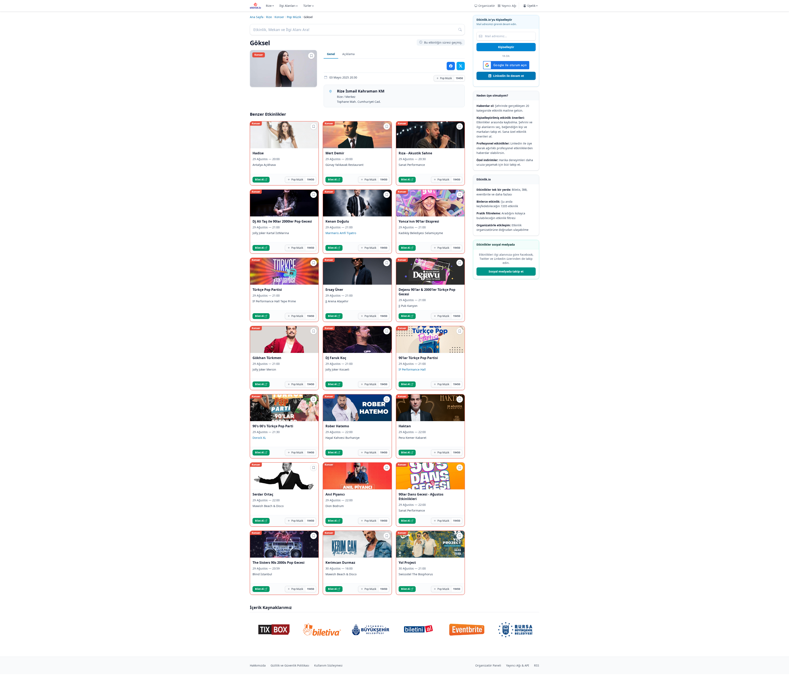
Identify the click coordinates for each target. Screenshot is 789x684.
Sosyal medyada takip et (506, 271)
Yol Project (407, 562)
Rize (270, 6)
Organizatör (486, 6)
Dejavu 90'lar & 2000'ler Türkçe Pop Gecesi (427, 291)
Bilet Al (259, 179)
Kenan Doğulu (337, 221)
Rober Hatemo (337, 426)
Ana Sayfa (256, 17)
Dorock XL (259, 438)
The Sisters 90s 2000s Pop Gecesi (279, 562)
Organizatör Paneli (488, 665)
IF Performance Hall (412, 369)
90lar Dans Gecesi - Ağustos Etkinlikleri (421, 496)
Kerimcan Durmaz (340, 562)
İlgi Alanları (288, 6)
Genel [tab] (331, 54)
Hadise (258, 153)
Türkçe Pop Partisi (267, 289)
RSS (536, 665)
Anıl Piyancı (335, 494)
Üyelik (532, 6)
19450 (459, 78)
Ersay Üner (334, 289)
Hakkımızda (258, 665)
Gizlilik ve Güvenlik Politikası (290, 665)
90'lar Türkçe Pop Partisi (418, 358)
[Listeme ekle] (311, 55)
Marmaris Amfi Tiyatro (340, 233)
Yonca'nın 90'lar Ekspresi (419, 221)
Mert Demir (334, 153)
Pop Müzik (294, 17)
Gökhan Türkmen (267, 358)
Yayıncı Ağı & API (517, 665)
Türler (308, 6)
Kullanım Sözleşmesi (328, 665)
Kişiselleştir (506, 47)
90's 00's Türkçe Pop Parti (273, 426)
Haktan (405, 426)
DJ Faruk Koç (335, 358)
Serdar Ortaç (263, 494)
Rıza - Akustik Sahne (415, 153)
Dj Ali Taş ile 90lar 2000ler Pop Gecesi (282, 221)
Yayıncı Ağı (509, 6)
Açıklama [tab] (348, 54)
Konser (279, 17)
